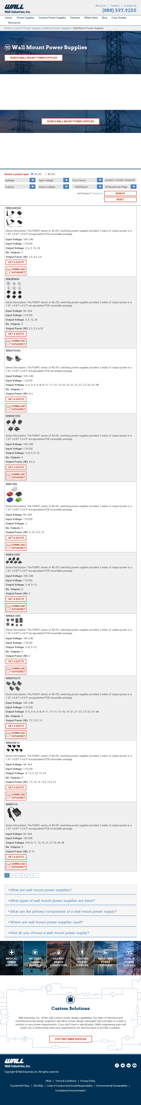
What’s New (91, 17)
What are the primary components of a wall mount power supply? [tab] (63, 911)
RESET (120, 199)
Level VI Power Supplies (27, 28)
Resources (14, 22)
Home (8, 17)
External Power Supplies (57, 28)
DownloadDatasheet (18, 271)
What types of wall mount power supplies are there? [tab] (52, 901)
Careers (114, 5)
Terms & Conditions (66, 1081)
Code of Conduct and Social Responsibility (70, 1085)
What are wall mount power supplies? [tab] (41, 890)
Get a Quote (16, 262)
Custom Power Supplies (52, 17)
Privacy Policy (87, 1081)
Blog (104, 17)
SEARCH (120, 193)
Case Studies (119, 17)
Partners (75, 17)
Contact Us (130, 5)
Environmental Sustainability (111, 1085)
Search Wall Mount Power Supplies (33, 57)
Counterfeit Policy (20, 1085)
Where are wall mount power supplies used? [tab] (46, 922)
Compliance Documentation (70, 1090)
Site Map (38, 1085)
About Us (100, 5)
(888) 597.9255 (119, 10)
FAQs (48, 1081)
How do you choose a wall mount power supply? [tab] (49, 933)
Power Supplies (25, 17)
